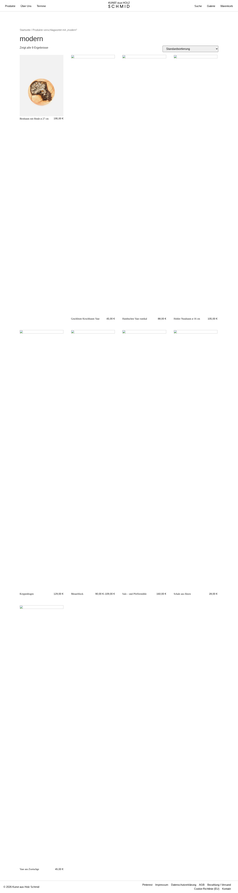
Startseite (25, 30)
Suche (198, 6)
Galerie (211, 6)
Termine (41, 6)
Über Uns (26, 6)
